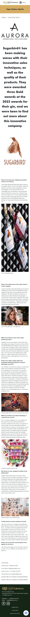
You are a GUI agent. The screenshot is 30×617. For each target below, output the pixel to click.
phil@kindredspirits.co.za (14, 568)
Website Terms (15, 607)
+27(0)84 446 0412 (14, 598)
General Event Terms (15, 613)
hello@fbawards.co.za (12, 600)
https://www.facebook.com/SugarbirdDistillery (17, 576)
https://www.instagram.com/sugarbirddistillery (17, 579)
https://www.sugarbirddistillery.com (14, 574)
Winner (4, 17)
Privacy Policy (15, 610)
